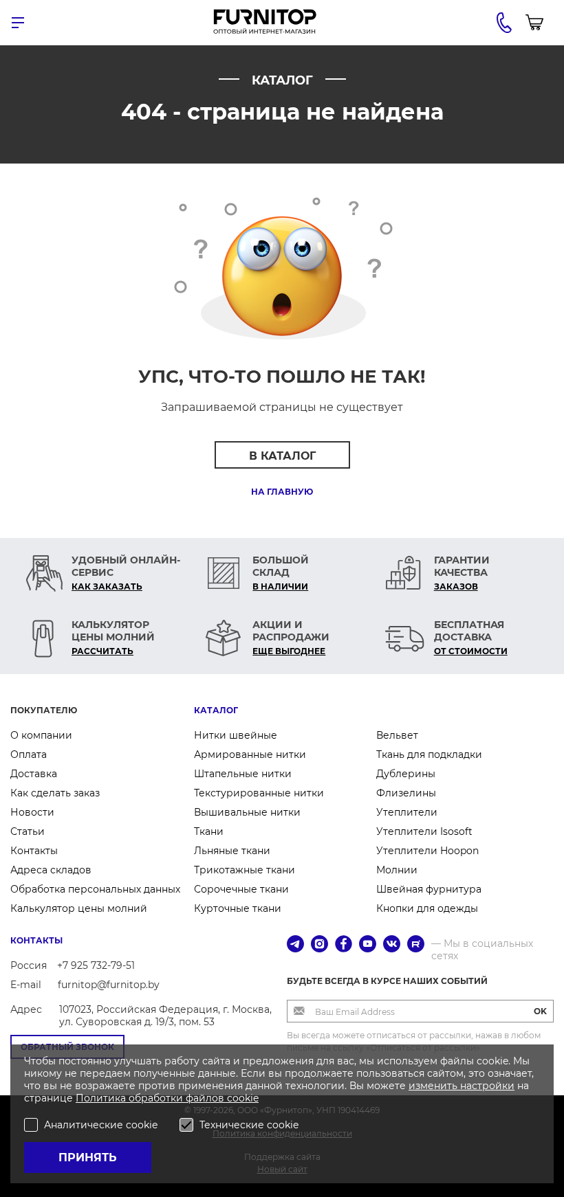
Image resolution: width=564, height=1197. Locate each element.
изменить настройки (461, 1085)
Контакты (34, 850)
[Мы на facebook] (343, 945)
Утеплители (406, 812)
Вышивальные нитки (247, 812)
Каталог (216, 710)
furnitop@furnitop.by (109, 984)
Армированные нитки (250, 754)
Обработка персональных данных (95, 889)
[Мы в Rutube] (415, 945)
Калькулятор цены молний (78, 908)
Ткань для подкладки (429, 754)
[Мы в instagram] (319, 945)
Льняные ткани (232, 850)
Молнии (396, 870)
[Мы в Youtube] (367, 945)
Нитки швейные (235, 735)
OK (540, 1011)
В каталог (282, 455)
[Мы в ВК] (391, 945)
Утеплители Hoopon (427, 850)
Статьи (27, 831)
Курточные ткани (237, 908)
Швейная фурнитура (428, 889)
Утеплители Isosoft (424, 831)
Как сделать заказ (55, 793)
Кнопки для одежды (427, 908)
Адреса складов (50, 870)
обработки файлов (178, 1098)
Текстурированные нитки (259, 793)
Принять (87, 1157)
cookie (243, 1098)
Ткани (209, 831)
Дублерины (405, 774)
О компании (41, 735)
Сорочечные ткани (241, 889)
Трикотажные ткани (244, 870)
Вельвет (397, 735)
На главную (282, 491)
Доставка (33, 774)
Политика (102, 1098)
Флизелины (406, 793)
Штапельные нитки (243, 774)
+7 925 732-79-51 (96, 965)
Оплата (28, 754)
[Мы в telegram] (295, 945)
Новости (32, 812)
